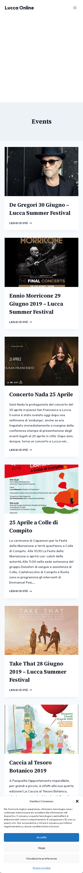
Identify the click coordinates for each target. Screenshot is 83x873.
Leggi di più (20, 223)
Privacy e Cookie (41, 867)
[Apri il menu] (74, 8)
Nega (41, 848)
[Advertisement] (41, 58)
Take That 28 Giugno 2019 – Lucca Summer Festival (37, 671)
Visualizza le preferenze (41, 858)
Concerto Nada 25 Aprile (41, 394)
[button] (77, 801)
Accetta (42, 837)
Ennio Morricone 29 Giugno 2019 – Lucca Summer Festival (36, 303)
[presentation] (41, 171)
